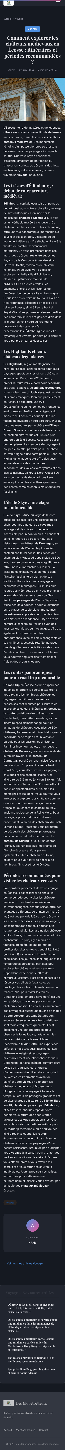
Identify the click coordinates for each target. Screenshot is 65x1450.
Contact (43, 1429)
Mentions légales (25, 1429)
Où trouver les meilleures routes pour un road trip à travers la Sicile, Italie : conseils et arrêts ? (31, 1308)
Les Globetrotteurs (31, 1403)
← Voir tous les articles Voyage (23, 1263)
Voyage (19, 18)
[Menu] (58, 3)
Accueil (8, 18)
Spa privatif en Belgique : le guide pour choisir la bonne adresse (31, 1371)
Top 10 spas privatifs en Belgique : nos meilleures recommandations (31, 1359)
